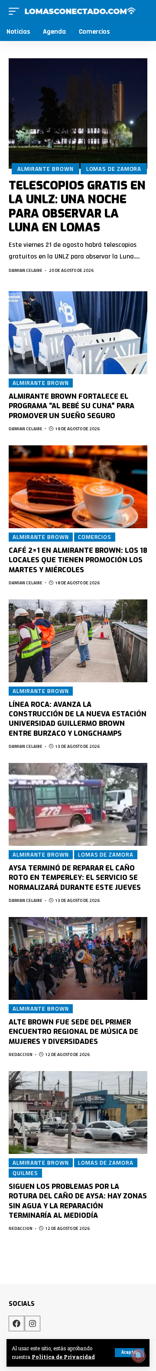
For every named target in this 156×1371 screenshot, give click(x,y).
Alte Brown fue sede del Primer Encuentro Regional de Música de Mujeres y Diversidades (73, 1032)
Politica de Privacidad (63, 1357)
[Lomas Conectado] (79, 11)
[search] (141, 11)
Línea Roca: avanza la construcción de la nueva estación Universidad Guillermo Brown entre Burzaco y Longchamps (77, 719)
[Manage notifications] (138, 1355)
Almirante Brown (45, 168)
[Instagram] (32, 1323)
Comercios (94, 537)
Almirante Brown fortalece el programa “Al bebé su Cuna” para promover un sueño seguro (71, 406)
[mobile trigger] (16, 11)
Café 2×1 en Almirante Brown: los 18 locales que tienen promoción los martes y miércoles (78, 560)
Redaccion (20, 1054)
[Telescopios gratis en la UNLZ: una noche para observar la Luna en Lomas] (78, 113)
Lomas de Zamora (114, 168)
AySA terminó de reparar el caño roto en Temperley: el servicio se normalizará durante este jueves (75, 878)
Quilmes (25, 1173)
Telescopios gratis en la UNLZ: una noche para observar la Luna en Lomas (77, 206)
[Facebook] (16, 1323)
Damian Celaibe (25, 270)
